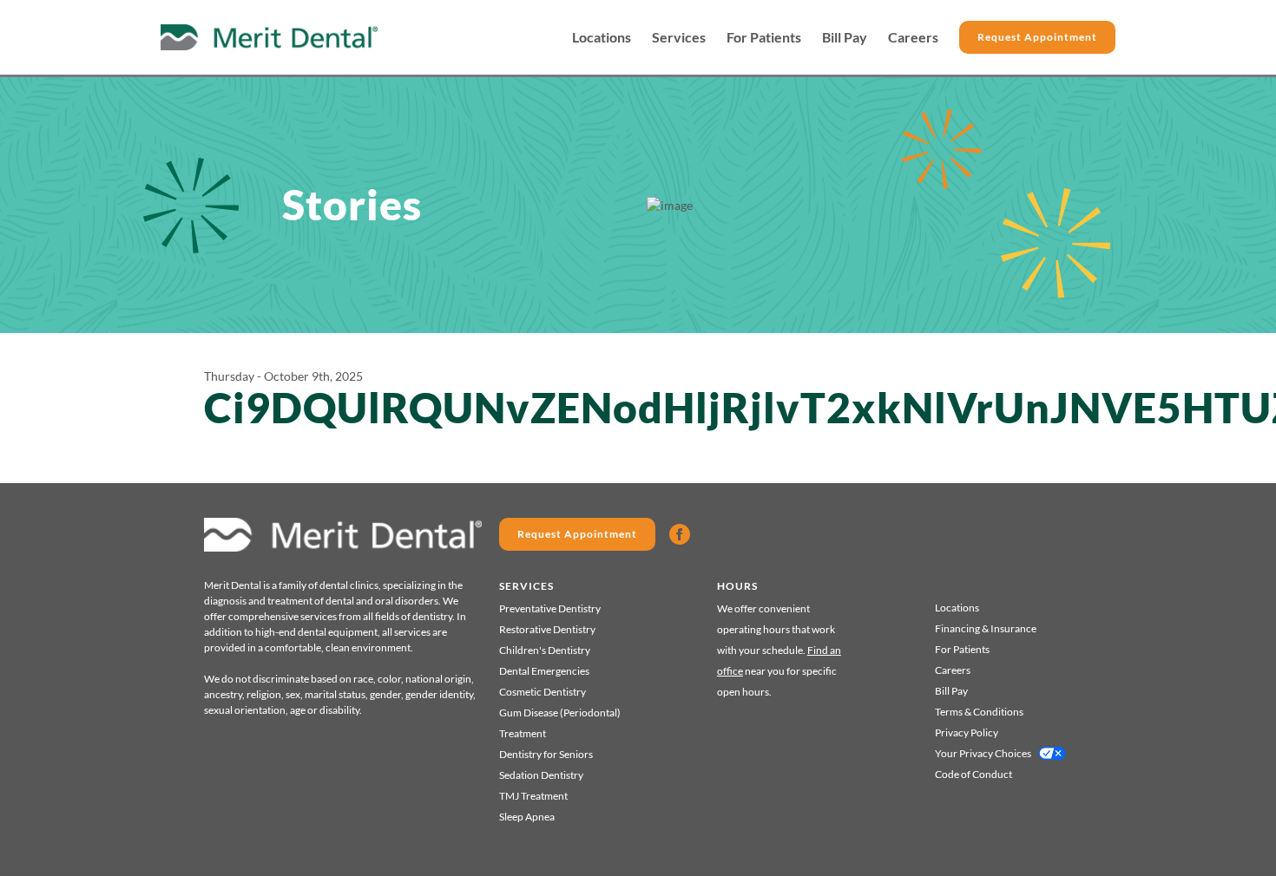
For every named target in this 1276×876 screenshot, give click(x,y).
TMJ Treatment (533, 795)
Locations (601, 37)
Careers (913, 37)
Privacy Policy (966, 732)
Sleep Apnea (527, 816)
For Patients (764, 37)
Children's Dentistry (544, 650)
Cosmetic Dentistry (542, 691)
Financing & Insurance (985, 628)
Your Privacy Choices (983, 753)
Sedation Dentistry (541, 774)
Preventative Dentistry (550, 608)
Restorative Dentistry (547, 629)
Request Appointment (1037, 36)
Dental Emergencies (544, 670)
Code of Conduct (973, 774)
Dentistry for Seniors (546, 754)
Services (679, 37)
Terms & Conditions (979, 711)
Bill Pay (844, 37)
